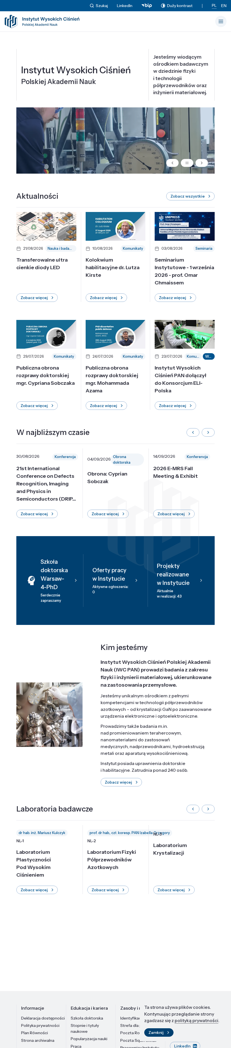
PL (214, 5)
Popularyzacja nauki (89, 1038)
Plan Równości (34, 1032)
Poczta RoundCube (138, 1032)
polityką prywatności (196, 1020)
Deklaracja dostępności (43, 1018)
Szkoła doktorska (87, 1018)
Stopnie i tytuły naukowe (85, 1028)
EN (223, 5)
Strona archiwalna (37, 1040)
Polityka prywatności (40, 1025)
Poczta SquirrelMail (138, 1040)
